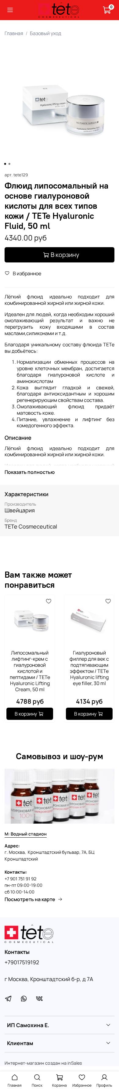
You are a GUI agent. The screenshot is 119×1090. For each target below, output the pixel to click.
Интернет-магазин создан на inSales (43, 1063)
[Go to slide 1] (5, 164)
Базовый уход (45, 33)
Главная (14, 33)
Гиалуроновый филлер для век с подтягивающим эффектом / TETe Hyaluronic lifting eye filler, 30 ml (89, 668)
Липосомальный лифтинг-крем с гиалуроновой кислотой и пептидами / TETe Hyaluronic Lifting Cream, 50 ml (30, 671)
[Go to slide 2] (9, 164)
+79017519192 (22, 962)
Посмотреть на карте (30, 899)
